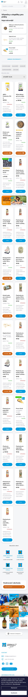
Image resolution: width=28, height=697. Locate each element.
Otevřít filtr (7, 77)
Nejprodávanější (6, 69)
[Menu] (26, 2)
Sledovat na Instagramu (15, 633)
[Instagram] (6, 663)
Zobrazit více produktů (14, 59)
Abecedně (15, 69)
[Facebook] (3, 663)
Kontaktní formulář (9, 669)
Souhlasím (14, 693)
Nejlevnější (15, 66)
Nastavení (14, 688)
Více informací (16, 684)
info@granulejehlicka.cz (10, 656)
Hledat (24, 6)
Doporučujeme (6, 66)
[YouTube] (11, 663)
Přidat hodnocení (8, 586)
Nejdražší (22, 66)
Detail (7, 115)
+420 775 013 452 (9, 659)
